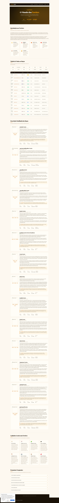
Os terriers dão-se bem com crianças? (29, 477)
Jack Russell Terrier (16, 114)
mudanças (42, 38)
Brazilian (40, 67)
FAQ (47, 4)
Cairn (29, 69)
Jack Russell (46, 69)
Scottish (18, 69)
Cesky (46, 67)
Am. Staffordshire (18, 67)
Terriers (13, 4)
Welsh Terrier (15, 102)
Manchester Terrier (16, 108)
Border (35, 67)
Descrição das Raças (41, 4)
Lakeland (40, 69)
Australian (24, 67)
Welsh (24, 69)
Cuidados (45, 4)
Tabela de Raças (36, 4)
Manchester (35, 69)
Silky (29, 67)
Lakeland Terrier (16, 111)
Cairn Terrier (15, 105)
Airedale (13, 67)
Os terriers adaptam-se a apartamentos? (29, 475)
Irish (12, 69)
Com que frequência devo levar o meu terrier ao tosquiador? (29, 485)
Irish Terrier (15, 96)
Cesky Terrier (15, 93)
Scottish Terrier (15, 99)
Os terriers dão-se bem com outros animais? (29, 480)
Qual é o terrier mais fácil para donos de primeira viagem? (29, 482)
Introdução (32, 4)
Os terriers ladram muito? (29, 487)
